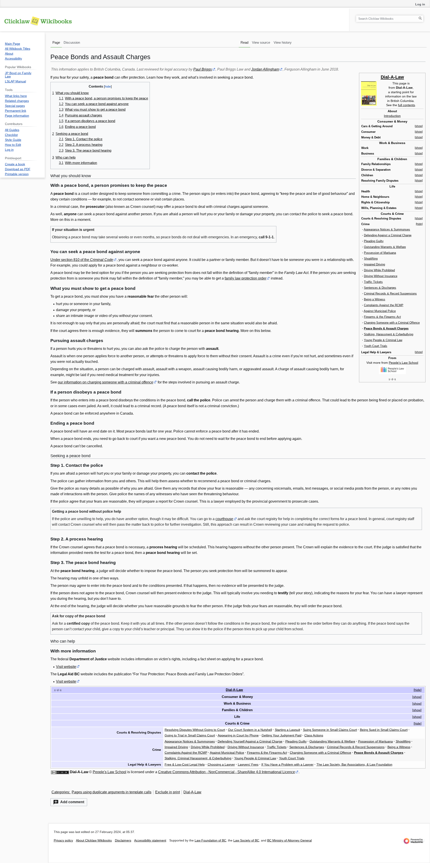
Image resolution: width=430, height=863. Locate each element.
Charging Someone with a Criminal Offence (392, 322)
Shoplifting (371, 258)
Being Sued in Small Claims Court (384, 730)
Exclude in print (167, 792)
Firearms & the (382, 317)
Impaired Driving (374, 264)
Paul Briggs (202, 69)
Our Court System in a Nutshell (250, 730)
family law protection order (245, 278)
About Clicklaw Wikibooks (94, 840)
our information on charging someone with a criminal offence (105, 382)
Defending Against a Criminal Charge (387, 235)
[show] (419, 126)
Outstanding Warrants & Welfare (385, 247)
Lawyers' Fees (248, 764)
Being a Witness (374, 299)
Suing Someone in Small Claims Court (330, 730)
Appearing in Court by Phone (238, 735)
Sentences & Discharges (380, 287)
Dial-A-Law (392, 77)
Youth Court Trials (375, 346)
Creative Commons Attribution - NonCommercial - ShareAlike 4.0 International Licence (226, 772)
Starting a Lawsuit (287, 730)
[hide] (419, 224)
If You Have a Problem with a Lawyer (287, 764)
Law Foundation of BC (210, 840)
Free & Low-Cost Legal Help (185, 764)
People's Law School (403, 362)
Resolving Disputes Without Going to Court (195, 730)
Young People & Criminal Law (383, 340)
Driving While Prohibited (379, 270)
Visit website (66, 667)
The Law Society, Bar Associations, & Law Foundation (354, 764)
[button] (68, 802)
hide (418, 690)
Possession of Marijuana (380, 252)
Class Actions (313, 735)
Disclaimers (123, 840)
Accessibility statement (150, 840)
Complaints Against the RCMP (383, 305)
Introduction (392, 116)
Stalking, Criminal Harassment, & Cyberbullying (198, 758)
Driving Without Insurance (380, 276)
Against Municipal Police (380, 311)
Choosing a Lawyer (221, 764)
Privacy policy (63, 840)
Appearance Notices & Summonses (387, 229)
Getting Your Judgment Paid (281, 735)
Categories (60, 792)
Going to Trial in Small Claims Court (190, 735)
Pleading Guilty (374, 241)
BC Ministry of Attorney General (289, 840)
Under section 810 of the (81, 260)
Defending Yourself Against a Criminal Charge (250, 741)
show (417, 697)
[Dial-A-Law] (369, 93)
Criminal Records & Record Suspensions (390, 293)
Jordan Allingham (265, 69)
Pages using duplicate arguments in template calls (111, 792)
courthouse (224, 519)
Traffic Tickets (373, 282)
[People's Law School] (392, 369)
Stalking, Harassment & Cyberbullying (388, 334)
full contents (406, 105)
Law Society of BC (246, 840)
